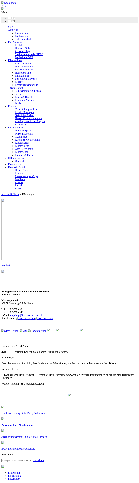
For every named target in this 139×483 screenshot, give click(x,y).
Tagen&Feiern (16, 87)
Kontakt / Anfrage (24, 100)
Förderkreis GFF (24, 57)
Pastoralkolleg (22, 51)
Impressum (14, 472)
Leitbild (19, 45)
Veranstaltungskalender (27, 109)
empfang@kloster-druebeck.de (26, 315)
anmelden (38, 460)
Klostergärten (22, 142)
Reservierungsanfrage (26, 84)
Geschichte (21, 136)
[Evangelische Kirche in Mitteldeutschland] (2, 466)
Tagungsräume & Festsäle (29, 90)
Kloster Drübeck (10, 194)
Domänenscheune (24, 66)
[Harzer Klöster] (66, 330)
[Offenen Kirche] (10, 330)
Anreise (19, 182)
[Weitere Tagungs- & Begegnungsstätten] (69, 395)
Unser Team (21, 170)
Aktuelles (13, 29)
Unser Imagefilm (24, 133)
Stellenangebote (23, 39)
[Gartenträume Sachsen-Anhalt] (37, 330)
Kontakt (19, 173)
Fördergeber (21, 36)
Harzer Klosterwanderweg (29, 118)
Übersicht (20, 161)
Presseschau (21, 33)
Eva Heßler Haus (24, 69)
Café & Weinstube (25, 148)
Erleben (12, 106)
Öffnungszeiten (16, 158)
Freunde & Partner (25, 154)
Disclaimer (14, 478)
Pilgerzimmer (22, 75)
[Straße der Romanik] (24, 330)
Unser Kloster (15, 127)
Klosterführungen (24, 112)
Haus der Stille (23, 48)
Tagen (18, 94)
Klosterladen (21, 151)
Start (10, 26)
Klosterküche (22, 145)
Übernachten (15, 60)
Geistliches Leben (24, 115)
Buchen (19, 81)
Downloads (14, 164)
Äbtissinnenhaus (24, 63)
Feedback (20, 179)
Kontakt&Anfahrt (17, 167)
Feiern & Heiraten (24, 97)
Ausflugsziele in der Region (30, 121)
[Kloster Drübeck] (2, 9)
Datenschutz (14, 475)
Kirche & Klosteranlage (27, 139)
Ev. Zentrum (15, 42)
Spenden (19, 185)
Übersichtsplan (23, 130)
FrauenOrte (21, 124)
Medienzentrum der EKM (29, 54)
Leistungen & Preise (26, 78)
